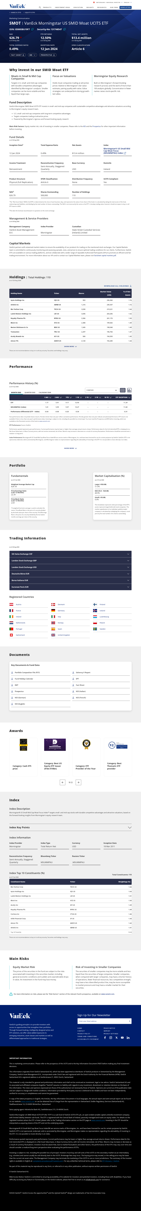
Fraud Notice (109, 1028)
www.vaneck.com (44, 421)
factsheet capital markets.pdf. (105, 255)
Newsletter (126, 7)
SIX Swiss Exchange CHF (22, 554)
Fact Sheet (16, 55)
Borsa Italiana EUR (20, 580)
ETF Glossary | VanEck (110, 1161)
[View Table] (122, 390)
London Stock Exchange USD (24, 567)
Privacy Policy (83, 1034)
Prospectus (46, 55)
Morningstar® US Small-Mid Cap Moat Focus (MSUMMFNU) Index (117, 150)
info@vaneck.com (92, 1179)
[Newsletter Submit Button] (130, 1021)
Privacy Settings (111, 1034)
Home (79, 1028)
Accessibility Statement (88, 1039)
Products (47, 7)
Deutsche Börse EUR (20, 574)
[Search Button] (40, 7)
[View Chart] (129, 390)
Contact (81, 1031)
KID (31, 55)
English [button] (127, 2)
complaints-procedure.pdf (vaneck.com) (48, 1161)
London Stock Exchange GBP (24, 560)
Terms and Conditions (87, 1036)
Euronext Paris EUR (20, 587)
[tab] (70, 827)
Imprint (107, 1031)
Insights (90, 7)
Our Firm (114, 7)
